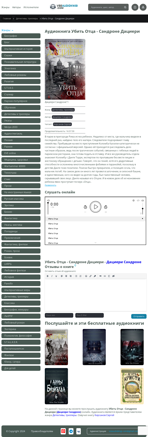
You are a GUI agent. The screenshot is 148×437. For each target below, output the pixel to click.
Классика (9, 303)
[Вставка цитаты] (100, 276)
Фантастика (10, 218)
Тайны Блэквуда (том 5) (130, 333)
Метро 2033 (10, 127)
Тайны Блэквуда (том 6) (54, 372)
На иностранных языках (17, 192)
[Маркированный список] (76, 276)
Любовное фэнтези (15, 270)
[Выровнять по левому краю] (62, 276)
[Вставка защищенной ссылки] (95, 276)
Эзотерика (10, 329)
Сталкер (8, 94)
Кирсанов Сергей (62, 124)
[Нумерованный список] (80, 276)
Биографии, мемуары (16, 309)
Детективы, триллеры (27, 18)
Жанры (5, 7)
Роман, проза (12, 250)
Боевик (8, 257)
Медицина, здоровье (16, 159)
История (9, 277)
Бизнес (8, 211)
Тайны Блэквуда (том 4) (92, 333)
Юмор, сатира (12, 361)
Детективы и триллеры (17, 114)
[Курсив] (52, 276)
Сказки (8, 55)
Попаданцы (10, 231)
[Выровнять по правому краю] (70, 276)
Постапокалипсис (14, 348)
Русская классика (14, 198)
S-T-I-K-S (8, 88)
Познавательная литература (20, 61)
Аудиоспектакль (13, 133)
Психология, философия (18, 335)
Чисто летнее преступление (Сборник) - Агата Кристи (130, 375)
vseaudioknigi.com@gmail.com (124, 431)
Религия (9, 81)
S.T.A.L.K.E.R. (11, 342)
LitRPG (8, 264)
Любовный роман (14, 322)
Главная (7, 18)
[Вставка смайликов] (86, 276)
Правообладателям (42, 431)
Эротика (9, 205)
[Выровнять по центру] (66, 276)
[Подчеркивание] (56, 276)
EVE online (10, 153)
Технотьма (10, 172)
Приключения (12, 237)
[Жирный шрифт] (47, 276)
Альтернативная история (18, 48)
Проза (7, 185)
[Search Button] (125, 7)
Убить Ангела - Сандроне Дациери (56, 333)
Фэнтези (9, 355)
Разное (8, 146)
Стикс (7, 179)
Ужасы (8, 120)
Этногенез (10, 68)
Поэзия (8, 140)
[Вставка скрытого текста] (113, 276)
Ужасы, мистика (13, 224)
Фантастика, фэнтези (16, 244)
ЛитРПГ (8, 316)
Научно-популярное (15, 101)
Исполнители (31, 7)
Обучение (10, 107)
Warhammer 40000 (14, 166)
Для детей (9, 368)
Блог (7, 42)
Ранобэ (8, 283)
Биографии (10, 35)
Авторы (16, 7)
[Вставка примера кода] (105, 276)
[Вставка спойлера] (109, 276)
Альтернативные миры (17, 290)
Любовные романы (15, 74)
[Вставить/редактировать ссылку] (90, 276)
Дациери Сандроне (62, 117)
